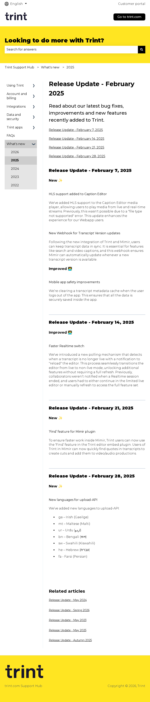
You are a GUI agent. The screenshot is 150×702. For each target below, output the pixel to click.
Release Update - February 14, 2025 (76, 139)
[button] (34, 86)
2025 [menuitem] (15, 160)
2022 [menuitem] (15, 185)
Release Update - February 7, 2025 (76, 130)
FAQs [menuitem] (11, 135)
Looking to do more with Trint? (54, 40)
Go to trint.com (129, 17)
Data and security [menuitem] (14, 117)
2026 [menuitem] (15, 152)
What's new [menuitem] (16, 144)
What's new (50, 67)
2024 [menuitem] (15, 169)
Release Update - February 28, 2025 (77, 156)
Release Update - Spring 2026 (69, 610)
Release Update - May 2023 (68, 620)
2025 (70, 67)
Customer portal (131, 4)
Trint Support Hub (19, 67)
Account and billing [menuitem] (17, 96)
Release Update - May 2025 (67, 630)
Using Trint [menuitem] (15, 85)
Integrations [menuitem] (16, 106)
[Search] (141, 49)
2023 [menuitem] (15, 177)
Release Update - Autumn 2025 (70, 640)
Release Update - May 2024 (68, 600)
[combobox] (71, 49)
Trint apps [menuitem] (14, 127)
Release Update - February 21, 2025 (76, 147)
